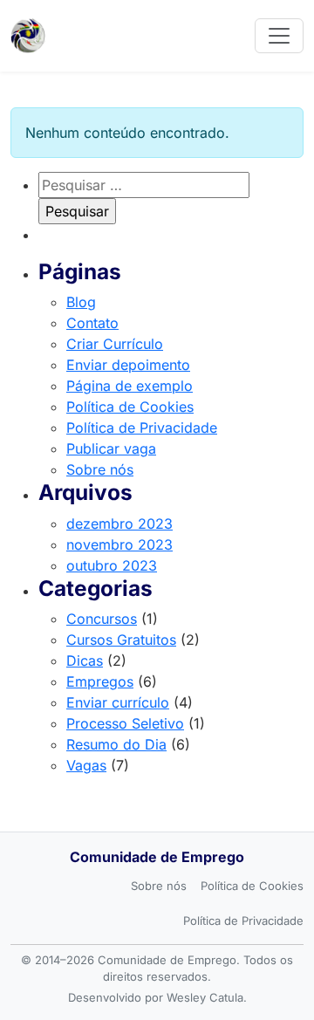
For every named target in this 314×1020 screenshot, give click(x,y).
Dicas (84, 660)
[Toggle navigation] (279, 35)
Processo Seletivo (125, 723)
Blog (81, 302)
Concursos (101, 618)
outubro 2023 (111, 565)
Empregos (99, 681)
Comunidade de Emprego (157, 857)
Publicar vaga (111, 448)
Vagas (86, 765)
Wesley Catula (205, 997)
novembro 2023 (119, 544)
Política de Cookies (130, 406)
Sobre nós (99, 469)
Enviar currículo (117, 702)
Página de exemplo (129, 385)
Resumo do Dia (116, 744)
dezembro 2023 (119, 523)
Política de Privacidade (141, 427)
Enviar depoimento (128, 364)
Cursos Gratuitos (121, 639)
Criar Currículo (114, 344)
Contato (92, 323)
